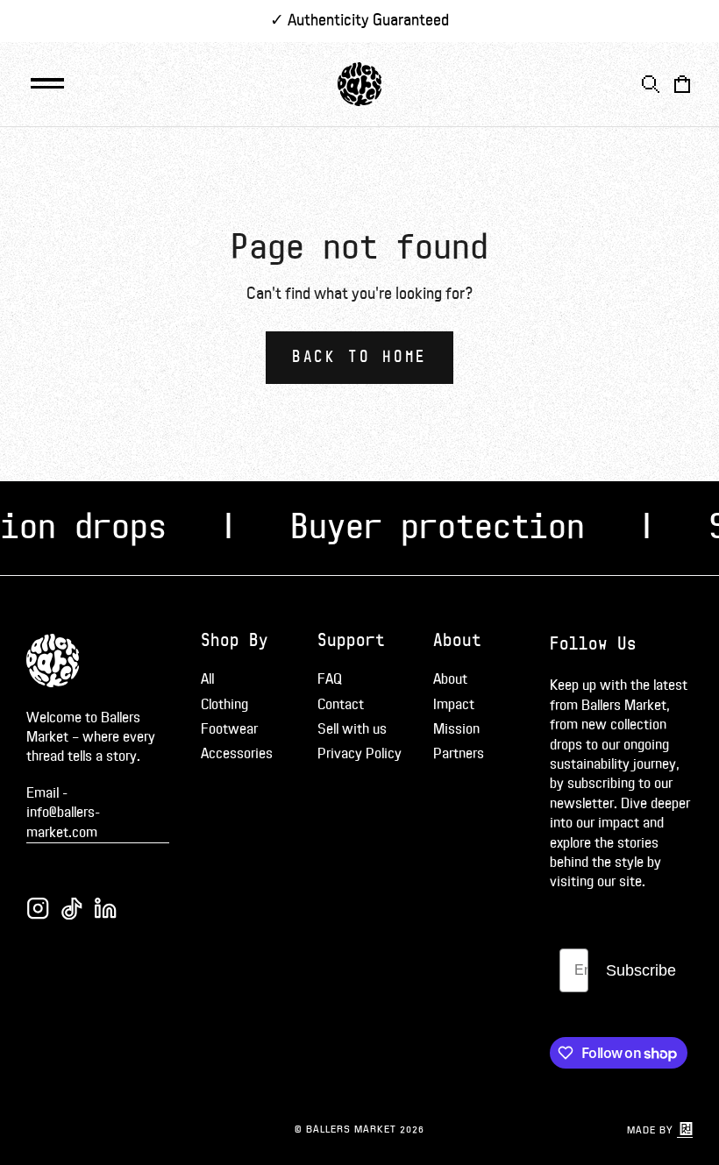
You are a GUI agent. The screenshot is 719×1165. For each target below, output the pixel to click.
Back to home (360, 357)
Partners (458, 754)
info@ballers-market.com (63, 822)
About (450, 679)
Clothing (224, 705)
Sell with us (352, 729)
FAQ (329, 679)
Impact (453, 705)
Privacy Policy (359, 754)
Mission (456, 729)
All (207, 679)
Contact (340, 705)
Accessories (237, 754)
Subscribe (641, 970)
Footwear (229, 729)
